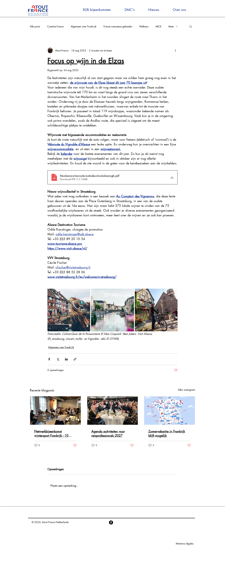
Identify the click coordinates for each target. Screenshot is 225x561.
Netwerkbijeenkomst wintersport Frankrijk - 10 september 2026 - (51, 433)
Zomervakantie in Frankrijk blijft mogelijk (166, 433)
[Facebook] (111, 522)
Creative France (55, 26)
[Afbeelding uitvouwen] (68, 310)
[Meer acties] (175, 50)
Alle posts (35, 26)
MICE (158, 26)
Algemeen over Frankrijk (84, 26)
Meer (171, 26)
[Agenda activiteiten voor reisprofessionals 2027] (112, 410)
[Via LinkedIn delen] (66, 359)
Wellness (144, 26)
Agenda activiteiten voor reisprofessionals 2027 (108, 433)
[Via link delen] (75, 359)
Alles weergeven (186, 389)
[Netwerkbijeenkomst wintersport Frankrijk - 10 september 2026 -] (55, 410)
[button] (190, 26)
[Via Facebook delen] (49, 359)
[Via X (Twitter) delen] (57, 359)
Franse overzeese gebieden (118, 26)
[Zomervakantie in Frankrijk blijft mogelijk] (169, 410)
